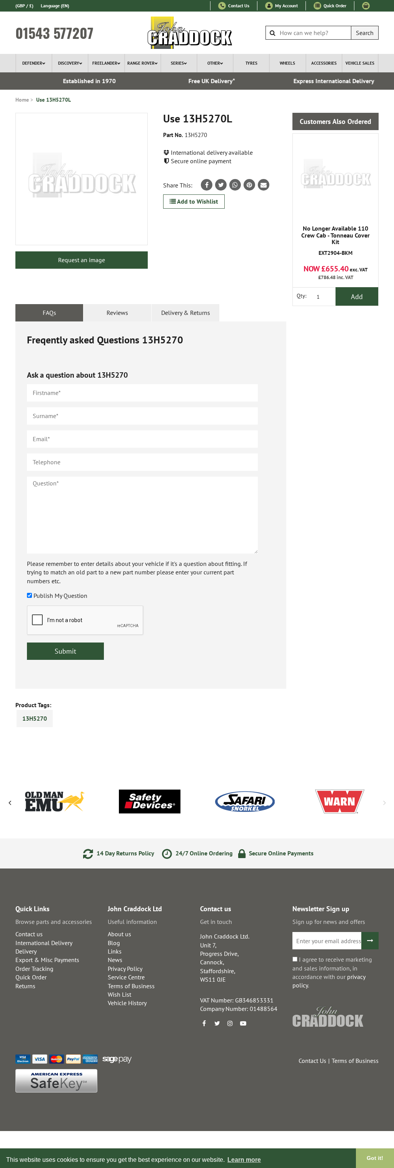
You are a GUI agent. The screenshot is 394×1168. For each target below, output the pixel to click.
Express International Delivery (324, 81)
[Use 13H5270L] (81, 179)
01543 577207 (54, 33)
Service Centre (126, 977)
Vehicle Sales (360, 63)
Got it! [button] (375, 1158)
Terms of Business (131, 986)
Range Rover (141, 63)
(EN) (55, 5)
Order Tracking (34, 968)
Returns (25, 986)
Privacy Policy (125, 968)
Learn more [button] (244, 1159)
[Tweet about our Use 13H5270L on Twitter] (221, 185)
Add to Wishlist (197, 201)
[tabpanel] (150, 505)
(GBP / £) (24, 5)
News (115, 960)
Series (177, 63)
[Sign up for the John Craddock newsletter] (370, 940)
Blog (114, 943)
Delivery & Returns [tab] (185, 312)
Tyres (251, 63)
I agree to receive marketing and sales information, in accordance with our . (332, 972)
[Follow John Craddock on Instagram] (230, 1023)
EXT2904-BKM (335, 240)
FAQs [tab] (49, 312)
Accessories (324, 63)
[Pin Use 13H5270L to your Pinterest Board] (249, 185)
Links (115, 951)
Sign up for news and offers (328, 921)
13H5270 (34, 718)
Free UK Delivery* (202, 81)
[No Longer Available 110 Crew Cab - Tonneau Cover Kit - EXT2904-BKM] (335, 176)
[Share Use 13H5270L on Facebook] (206, 185)
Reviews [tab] (117, 312)
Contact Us (238, 5)
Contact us (29, 934)
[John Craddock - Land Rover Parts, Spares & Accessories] (197, 33)
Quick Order (334, 5)
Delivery (26, 951)
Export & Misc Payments (47, 960)
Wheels (287, 63)
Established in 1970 (79, 81)
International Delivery (43, 943)
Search (365, 33)
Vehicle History (127, 1003)
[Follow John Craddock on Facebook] (204, 1023)
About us (119, 934)
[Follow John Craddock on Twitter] (217, 1023)
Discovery (68, 63)
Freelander (104, 63)
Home (22, 99)
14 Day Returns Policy (124, 853)
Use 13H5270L (53, 99)
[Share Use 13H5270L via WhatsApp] (235, 185)
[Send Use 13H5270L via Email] (263, 185)
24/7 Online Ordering (203, 853)
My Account (286, 5)
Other (213, 63)
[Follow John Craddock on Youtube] (243, 1023)
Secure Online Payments (280, 853)
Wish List (119, 994)
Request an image (81, 260)
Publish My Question (60, 595)
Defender (32, 63)
